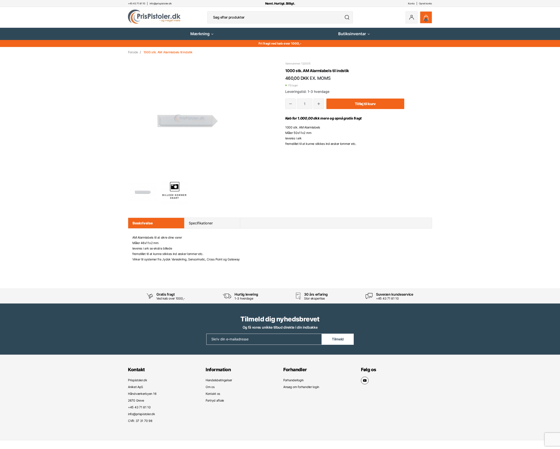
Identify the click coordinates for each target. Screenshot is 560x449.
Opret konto (425, 3)
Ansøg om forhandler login (301, 387)
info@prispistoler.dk (141, 414)
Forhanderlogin (293, 380)
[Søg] (347, 17)
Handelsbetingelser (219, 380)
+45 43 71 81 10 (387, 298)
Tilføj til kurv (365, 104)
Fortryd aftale (215, 400)
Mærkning (200, 33)
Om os (210, 387)
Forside (133, 52)
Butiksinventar (352, 33)
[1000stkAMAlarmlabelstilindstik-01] (143, 191)
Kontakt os (213, 393)
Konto (411, 3)
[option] (143, 191)
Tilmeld (338, 339)
